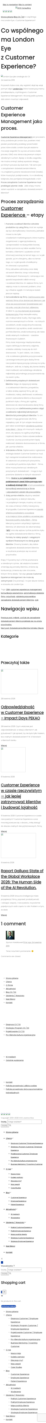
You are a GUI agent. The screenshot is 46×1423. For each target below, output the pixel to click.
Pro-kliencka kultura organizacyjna (20, 1035)
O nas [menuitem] (8, 1350)
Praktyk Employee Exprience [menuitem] (23, 1402)
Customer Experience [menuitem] (20, 1374)
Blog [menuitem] (7, 1371)
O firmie (9, 985)
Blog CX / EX (19, 17)
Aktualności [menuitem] (11, 1384)
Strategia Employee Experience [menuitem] (24, 1412)
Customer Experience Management (16, 137)
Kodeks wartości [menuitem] (18, 1357)
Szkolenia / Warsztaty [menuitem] (15, 1395)
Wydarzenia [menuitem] (16, 1391)
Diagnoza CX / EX (13, 1024)
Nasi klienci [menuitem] (10, 1416)
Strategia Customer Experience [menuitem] (24, 1409)
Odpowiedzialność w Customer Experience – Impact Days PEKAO (22, 712)
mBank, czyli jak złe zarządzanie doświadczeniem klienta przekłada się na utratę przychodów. (21, 621)
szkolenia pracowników (26, 596)
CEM (8, 589)
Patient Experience (34, 653)
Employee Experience (12, 653)
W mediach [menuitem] (16, 1388)
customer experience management (26, 589)
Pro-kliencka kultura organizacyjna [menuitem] (25, 1339)
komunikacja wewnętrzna (12, 593)
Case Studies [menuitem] (16, 1367)
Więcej (4, 745)
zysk (36, 600)
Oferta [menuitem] (9, 1315)
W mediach (11, 1057)
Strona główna (7, 17)
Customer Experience (12, 646)
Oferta (9, 981)
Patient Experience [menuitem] (19, 1381)
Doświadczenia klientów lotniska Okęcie (22, 628)
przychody (10, 596)
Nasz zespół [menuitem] (16, 1364)
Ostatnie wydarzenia (15, 1060)
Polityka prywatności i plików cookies (21, 1085)
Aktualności (11, 988)
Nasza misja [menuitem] (16, 1353)
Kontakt (9, 1002)
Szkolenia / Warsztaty (15, 995)
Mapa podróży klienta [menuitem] (20, 1405)
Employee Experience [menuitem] (20, 1377)
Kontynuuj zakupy (8, 1306)
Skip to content (25, 4)
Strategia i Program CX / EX (17, 1028)
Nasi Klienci (10, 999)
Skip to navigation (10, 4)
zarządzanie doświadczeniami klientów (17, 600)
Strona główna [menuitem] (12, 1311)
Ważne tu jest (24, 481)
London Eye (18, 89)
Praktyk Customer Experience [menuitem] (23, 1398)
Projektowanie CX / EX (15, 1031)
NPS (8, 530)
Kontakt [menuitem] (9, 1419)
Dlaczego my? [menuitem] (17, 1360)
